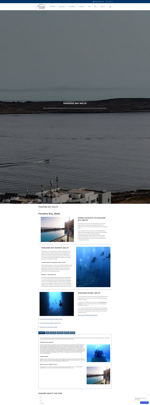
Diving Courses (62, 6)
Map (47, 332)
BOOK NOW (52, 6)
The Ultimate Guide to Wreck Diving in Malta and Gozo (51, 319)
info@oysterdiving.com (99, 1)
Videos (72, 332)
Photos (67, 332)
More (95, 6)
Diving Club (81, 6)
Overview (41, 332)
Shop (89, 6)
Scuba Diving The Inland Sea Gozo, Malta (48, 327)
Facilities (52, 332)
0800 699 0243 (110, 1)
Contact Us (103, 6)
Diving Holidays (72, 6)
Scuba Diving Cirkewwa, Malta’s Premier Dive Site (50, 323)
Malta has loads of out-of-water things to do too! (87, 315)
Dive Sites (60, 332)
